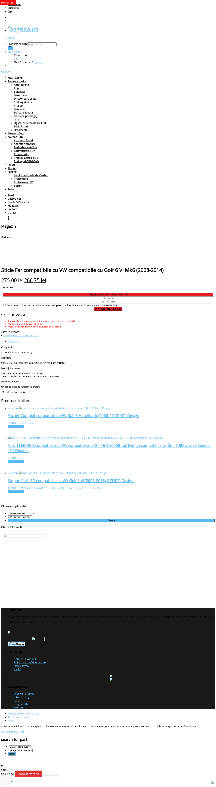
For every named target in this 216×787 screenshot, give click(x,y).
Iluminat (12, 171)
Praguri (18, 105)
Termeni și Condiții (19, 717)
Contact (12, 209)
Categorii (6, 71)
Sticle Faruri (21, 126)
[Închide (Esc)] (12, 781)
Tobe (11, 189)
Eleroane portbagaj (25, 116)
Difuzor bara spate (25, 98)
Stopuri (12, 168)
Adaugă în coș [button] (16, 426)
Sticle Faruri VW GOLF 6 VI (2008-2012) (20, 335)
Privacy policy (9, 731)
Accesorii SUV (16, 137)
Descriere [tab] (13, 341)
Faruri (11, 165)
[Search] (10, 48)
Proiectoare (21, 178)
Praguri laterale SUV (26, 158)
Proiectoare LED (23, 182)
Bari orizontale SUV (25, 147)
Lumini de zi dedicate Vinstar (31, 175)
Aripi (16, 88)
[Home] (23, 29)
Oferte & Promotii (18, 202)
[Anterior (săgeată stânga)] (2, 784)
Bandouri (19, 109)
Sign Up (38, 62)
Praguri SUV (21, 704)
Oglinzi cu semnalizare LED (30, 123)
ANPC (17, 669)
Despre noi (14, 198)
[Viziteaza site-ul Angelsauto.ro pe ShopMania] (16, 645)
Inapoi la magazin (28, 774)
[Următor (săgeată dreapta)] (5, 784)
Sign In (18, 58)
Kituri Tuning (22, 697)
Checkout (13, 7)
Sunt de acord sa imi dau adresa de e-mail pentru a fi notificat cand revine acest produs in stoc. (62, 305)
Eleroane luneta (23, 112)
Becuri (18, 185)
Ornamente (21, 130)
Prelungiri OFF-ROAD (26, 161)
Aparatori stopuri (24, 144)
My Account (14, 52)
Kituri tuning (15, 77)
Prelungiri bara (23, 102)
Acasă (11, 195)
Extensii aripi (21, 154)
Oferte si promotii (24, 693)
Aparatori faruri (23, 140)
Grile (16, 119)
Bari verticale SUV (24, 151)
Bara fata (19, 91)
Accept (21, 731)
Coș (10, 11)
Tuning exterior (17, 81)
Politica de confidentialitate (30, 662)
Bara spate (20, 95)
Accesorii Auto (16, 133)
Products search (17, 44)
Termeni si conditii (25, 659)
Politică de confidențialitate (23, 713)
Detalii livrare (22, 666)
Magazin (13, 205)
